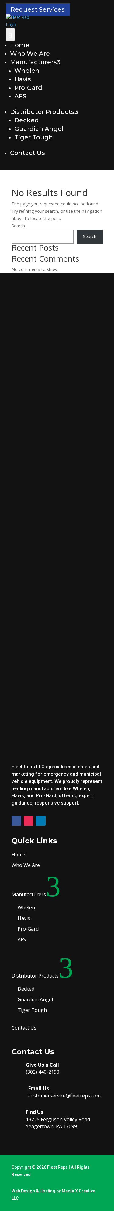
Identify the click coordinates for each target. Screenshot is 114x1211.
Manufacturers (35, 62)
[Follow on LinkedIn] (41, 821)
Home (19, 45)
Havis (22, 79)
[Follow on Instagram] (28, 821)
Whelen (27, 70)
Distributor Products (44, 111)
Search (18, 226)
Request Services (38, 9)
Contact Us (27, 152)
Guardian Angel (39, 128)
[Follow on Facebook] (16, 821)
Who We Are (30, 53)
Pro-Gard (28, 87)
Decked (26, 120)
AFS (20, 96)
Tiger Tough (33, 137)
